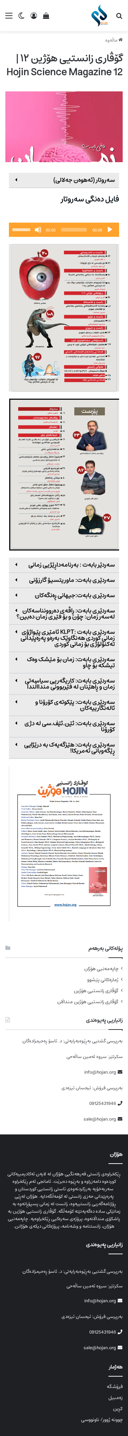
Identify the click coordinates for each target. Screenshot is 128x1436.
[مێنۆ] (8, 18)
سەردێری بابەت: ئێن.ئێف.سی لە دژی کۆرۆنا (70, 726)
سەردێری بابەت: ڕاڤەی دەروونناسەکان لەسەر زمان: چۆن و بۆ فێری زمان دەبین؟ (65, 613)
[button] (64, 180)
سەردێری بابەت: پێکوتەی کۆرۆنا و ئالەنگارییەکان (75, 705)
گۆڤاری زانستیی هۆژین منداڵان (87, 1002)
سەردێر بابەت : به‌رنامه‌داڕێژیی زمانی (71, 564)
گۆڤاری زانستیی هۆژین (96, 991)
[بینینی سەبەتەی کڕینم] (46, 18)
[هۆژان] (100, 15)
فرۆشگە (115, 1386)
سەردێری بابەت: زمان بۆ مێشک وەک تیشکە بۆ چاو (71, 662)
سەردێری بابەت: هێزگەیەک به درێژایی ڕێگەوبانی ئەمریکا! (69, 747)
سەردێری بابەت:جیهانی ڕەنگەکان (75, 595)
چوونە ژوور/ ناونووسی (102, 1419)
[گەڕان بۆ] (119, 18)
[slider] (22, 229)
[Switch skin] (21, 18)
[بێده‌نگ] (38, 229)
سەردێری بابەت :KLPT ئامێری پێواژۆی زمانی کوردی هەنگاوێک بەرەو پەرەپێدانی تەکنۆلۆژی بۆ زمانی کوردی (68, 638)
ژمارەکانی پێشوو (102, 980)
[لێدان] (109, 229)
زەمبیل (115, 1397)
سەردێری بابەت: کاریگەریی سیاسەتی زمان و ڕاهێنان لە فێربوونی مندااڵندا (70, 683)
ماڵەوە (111, 40)
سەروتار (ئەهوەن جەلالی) (84, 180)
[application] (64, 230)
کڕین (118, 1408)
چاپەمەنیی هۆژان (101, 969)
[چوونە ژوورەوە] (33, 18)
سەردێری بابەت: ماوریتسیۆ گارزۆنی (72, 580)
